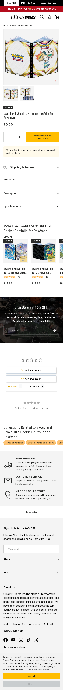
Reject (31, 684)
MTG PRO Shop (28, 3)
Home (6, 26)
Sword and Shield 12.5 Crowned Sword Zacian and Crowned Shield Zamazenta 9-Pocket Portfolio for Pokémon (42, 271)
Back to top (31, 512)
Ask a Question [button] (33, 378)
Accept (31, 676)
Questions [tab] (34, 386)
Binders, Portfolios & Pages (41, 442)
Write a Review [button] (33, 370)
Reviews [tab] (12, 386)
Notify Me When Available (42, 137)
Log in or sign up (13, 153)
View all (8, 237)
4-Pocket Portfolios (14, 442)
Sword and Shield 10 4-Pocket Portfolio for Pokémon (24, 26)
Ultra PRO (11, 3)
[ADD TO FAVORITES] (54, 81)
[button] (57, 17)
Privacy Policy (9, 660)
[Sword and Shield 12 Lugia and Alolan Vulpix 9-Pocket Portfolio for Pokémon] (16, 251)
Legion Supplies (48, 3)
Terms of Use (45, 657)
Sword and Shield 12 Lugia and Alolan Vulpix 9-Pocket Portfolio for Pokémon (16, 271)
